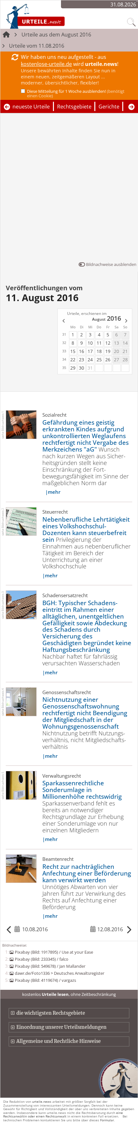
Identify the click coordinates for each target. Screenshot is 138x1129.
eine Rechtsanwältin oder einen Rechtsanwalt (63, 1114)
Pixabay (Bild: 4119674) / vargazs (45, 980)
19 (107, 351)
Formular (107, 1120)
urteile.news (41, 1101)
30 (81, 368)
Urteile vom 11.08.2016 (36, 45)
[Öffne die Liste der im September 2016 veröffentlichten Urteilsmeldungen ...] (126, 321)
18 (99, 351)
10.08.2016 (35, 929)
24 (90, 359)
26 (107, 359)
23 (81, 359)
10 (90, 343)
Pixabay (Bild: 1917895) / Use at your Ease (54, 952)
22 (72, 359)
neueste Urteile (31, 106)
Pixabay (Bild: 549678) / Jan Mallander (50, 966)
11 (99, 343)
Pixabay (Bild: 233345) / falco (41, 959)
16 (81, 351)
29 (72, 368)
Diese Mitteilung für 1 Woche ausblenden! (76, 93)
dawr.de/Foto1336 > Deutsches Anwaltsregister (59, 973)
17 (90, 351)
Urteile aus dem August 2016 (56, 34)
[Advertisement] (69, 189)
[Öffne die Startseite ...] (52, 16)
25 (99, 359)
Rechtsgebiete (74, 106)
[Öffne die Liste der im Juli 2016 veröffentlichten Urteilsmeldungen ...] (63, 321)
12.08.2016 (110, 929)
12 (107, 343)
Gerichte (109, 106)
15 (72, 351)
